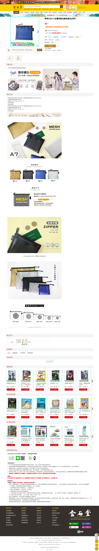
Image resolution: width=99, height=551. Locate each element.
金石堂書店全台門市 (11, 515)
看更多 (39, 49)
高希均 (60, 9)
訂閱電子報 (24, 517)
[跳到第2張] (38, 45)
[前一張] (11, 32)
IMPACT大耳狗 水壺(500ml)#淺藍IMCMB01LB (84, 440)
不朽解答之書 (45, 9)
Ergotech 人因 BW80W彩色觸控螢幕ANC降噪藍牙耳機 (70, 440)
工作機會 (8, 520)
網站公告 (39, 522)
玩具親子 (55, 12)
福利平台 (54, 522)
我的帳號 (23, 510)
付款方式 (39, 513)
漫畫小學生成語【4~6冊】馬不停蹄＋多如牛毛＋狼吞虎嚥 (55, 412)
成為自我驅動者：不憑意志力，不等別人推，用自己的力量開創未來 (41, 412)
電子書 (45, 12)
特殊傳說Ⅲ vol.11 (54, 383)
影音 (80, 12)
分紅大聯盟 (55, 517)
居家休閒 (69, 12)
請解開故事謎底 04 (11, 383)
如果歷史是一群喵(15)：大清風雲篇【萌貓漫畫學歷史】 (26, 385)
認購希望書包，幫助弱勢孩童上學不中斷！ (57, 27)
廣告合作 (54, 515)
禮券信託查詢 (24, 520)
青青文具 (51, 39)
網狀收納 (71, 37)
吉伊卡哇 (56, 9)
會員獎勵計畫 (24, 515)
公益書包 (51, 9)
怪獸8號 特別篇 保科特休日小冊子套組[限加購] (41, 440)
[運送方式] (96, 548)
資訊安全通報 (9, 525)
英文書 (37, 12)
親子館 (32, 12)
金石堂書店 (8, 510)
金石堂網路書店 (10, 513)
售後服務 (39, 517)
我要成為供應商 (56, 513)
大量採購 (59, 50)
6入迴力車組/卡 (10, 438)
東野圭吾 (36, 9)
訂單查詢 (38, 468)
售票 (84, 12)
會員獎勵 (16, 12)
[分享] (96, 545)
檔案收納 (55, 37)
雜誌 (41, 12)
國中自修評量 (27, 9)
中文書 (21, 12)
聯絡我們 (39, 520)
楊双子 (39, 9)
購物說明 (39, 510)
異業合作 (54, 510)
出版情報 (8, 517)
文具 (50, 12)
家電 (65, 12)
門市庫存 (54, 50)
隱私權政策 (8, 522)
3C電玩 (60, 12)
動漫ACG (27, 12)
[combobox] (42, 6)
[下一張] (38, 32)
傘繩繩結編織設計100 (12, 411)
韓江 (32, 9)
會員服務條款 (24, 522)
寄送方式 (39, 515)
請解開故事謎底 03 (69, 383)
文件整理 (63, 37)
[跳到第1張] (37, 45)
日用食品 (75, 12)
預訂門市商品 (48, 50)
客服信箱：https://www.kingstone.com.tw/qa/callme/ (49, 544)
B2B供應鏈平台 (56, 525)
